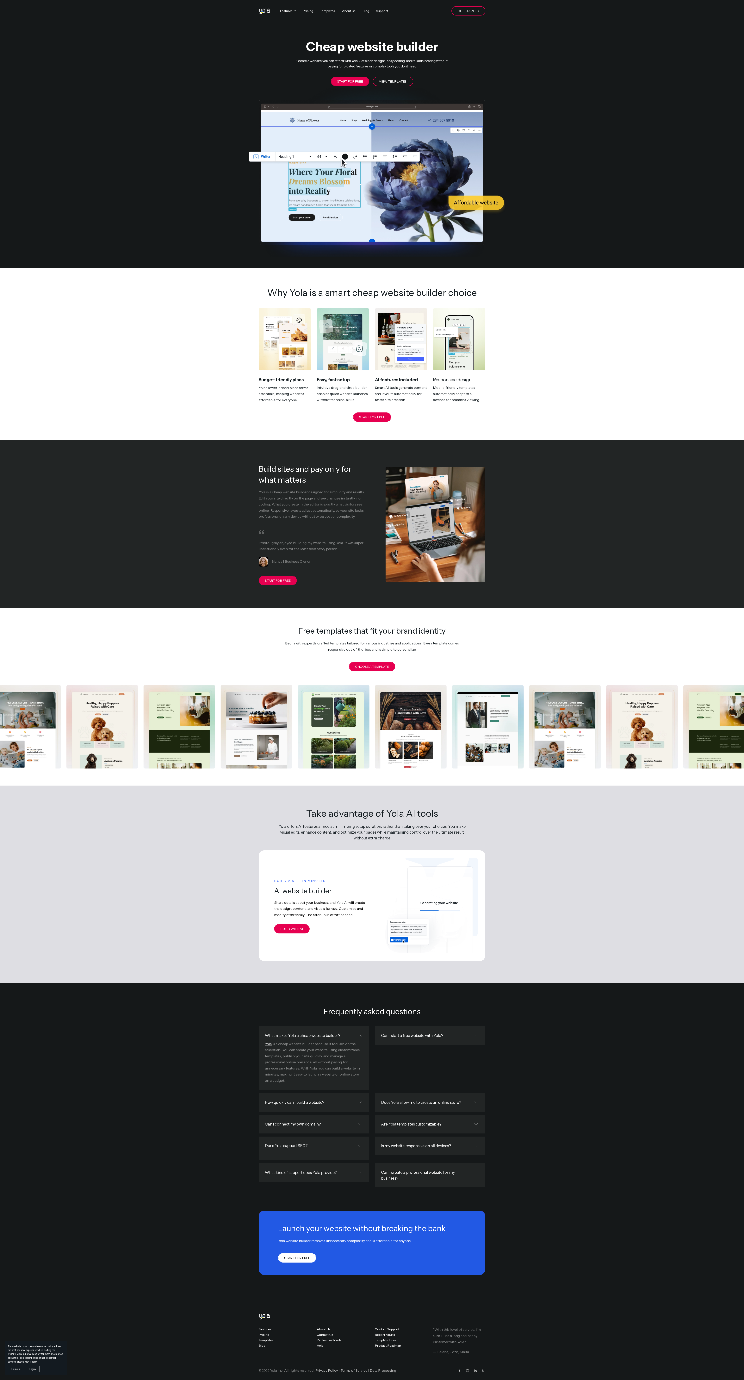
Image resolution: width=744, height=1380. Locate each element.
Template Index (386, 1340)
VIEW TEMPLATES (393, 81)
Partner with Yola (329, 1340)
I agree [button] (32, 1369)
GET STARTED (468, 11)
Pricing (264, 1335)
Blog (262, 1345)
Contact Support (387, 1329)
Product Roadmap (388, 1345)
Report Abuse (385, 1335)
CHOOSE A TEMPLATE (372, 666)
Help (320, 1345)
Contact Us (325, 1335)
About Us (323, 1329)
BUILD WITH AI (291, 929)
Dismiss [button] (15, 1369)
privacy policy (33, 1354)
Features (265, 1329)
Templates (266, 1340)
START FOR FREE (350, 81)
